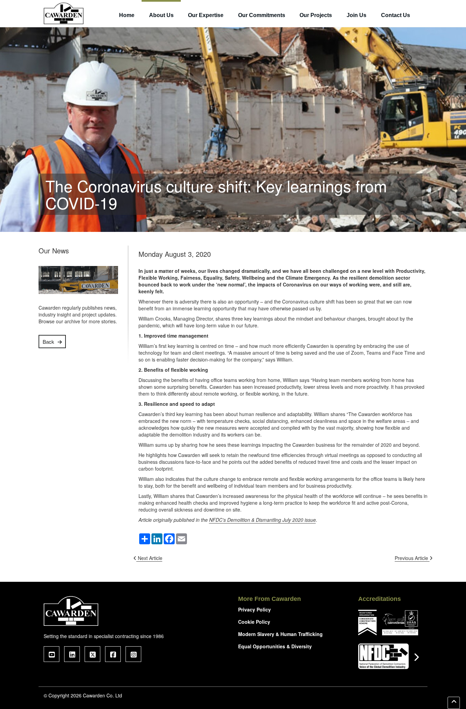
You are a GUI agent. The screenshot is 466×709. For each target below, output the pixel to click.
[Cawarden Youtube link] (51, 654)
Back (48, 341)
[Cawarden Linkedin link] (72, 654)
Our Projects (316, 15)
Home (126, 15)
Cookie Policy (254, 621)
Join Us (356, 15)
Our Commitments (261, 15)
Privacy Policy (254, 609)
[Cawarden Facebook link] (113, 654)
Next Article (149, 558)
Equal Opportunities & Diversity (275, 646)
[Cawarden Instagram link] (133, 654)
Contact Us (395, 15)
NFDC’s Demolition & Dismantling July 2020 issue (262, 519)
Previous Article (412, 558)
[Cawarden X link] (92, 654)
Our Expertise (205, 15)
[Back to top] (454, 703)
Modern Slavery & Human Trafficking (280, 634)
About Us (161, 15)
